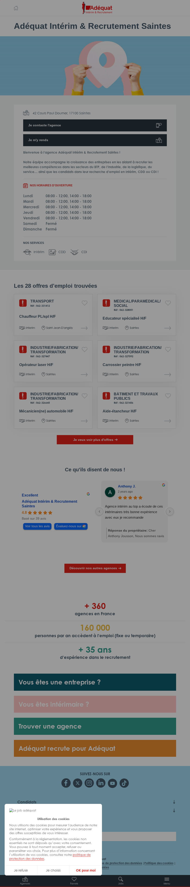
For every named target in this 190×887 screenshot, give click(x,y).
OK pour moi (85, 870)
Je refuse (21, 870)
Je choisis (53, 870)
